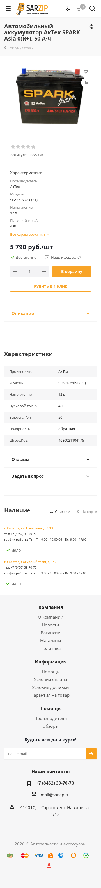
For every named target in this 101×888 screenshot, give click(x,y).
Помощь (50, 671)
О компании (50, 617)
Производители (50, 718)
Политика (50, 648)
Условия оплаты (50, 679)
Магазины (50, 640)
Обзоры (50, 726)
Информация (50, 662)
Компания (50, 607)
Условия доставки (50, 687)
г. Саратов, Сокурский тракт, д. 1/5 (30, 562)
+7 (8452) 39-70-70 (55, 783)
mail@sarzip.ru (55, 794)
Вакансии (51, 632)
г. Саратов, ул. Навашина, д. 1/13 (28, 528)
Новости (50, 625)
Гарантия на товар (50, 695)
